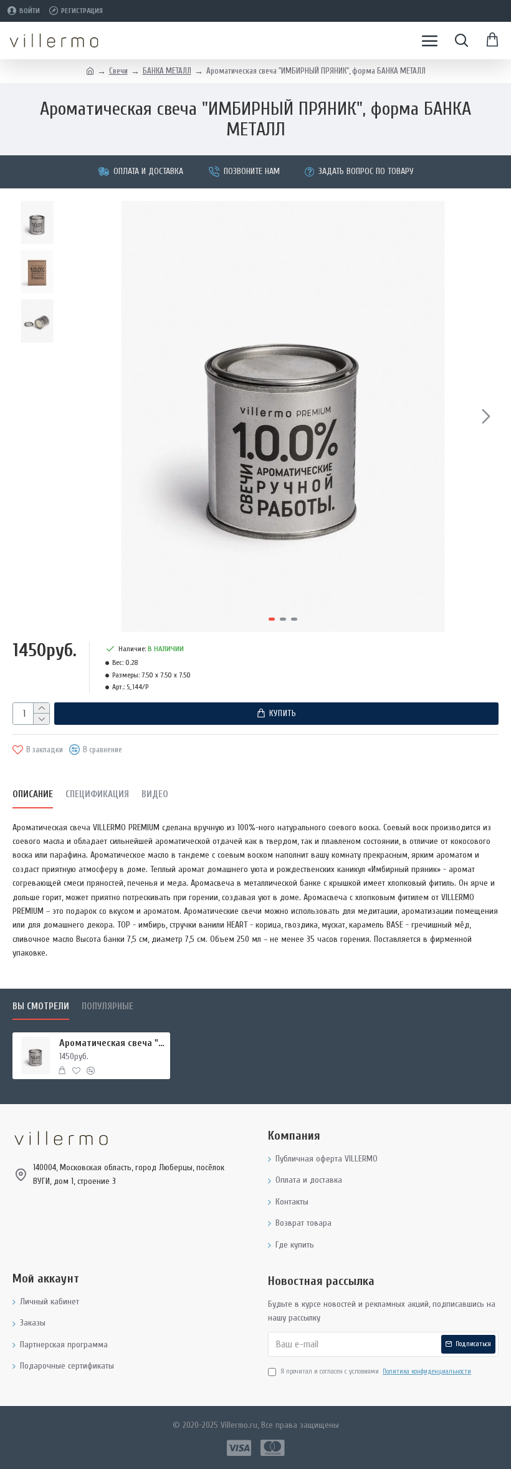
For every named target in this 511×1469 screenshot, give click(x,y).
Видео (154, 794)
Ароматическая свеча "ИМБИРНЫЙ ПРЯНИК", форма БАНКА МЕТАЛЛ (112, 1043)
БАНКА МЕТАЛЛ (167, 70)
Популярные (107, 1006)
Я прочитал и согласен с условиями (375, 1371)
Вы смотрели (40, 1006)
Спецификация (97, 794)
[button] (80, 416)
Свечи (118, 70)
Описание (32, 794)
